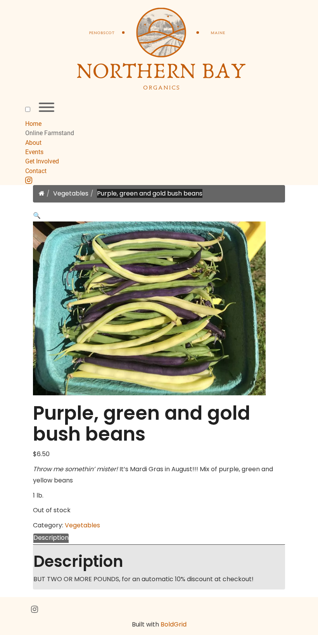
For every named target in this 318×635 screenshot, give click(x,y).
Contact (36, 171)
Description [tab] (51, 537)
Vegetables (70, 193)
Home (33, 123)
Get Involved (42, 161)
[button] (37, 215)
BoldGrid (174, 624)
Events (34, 152)
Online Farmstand (49, 133)
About (33, 142)
